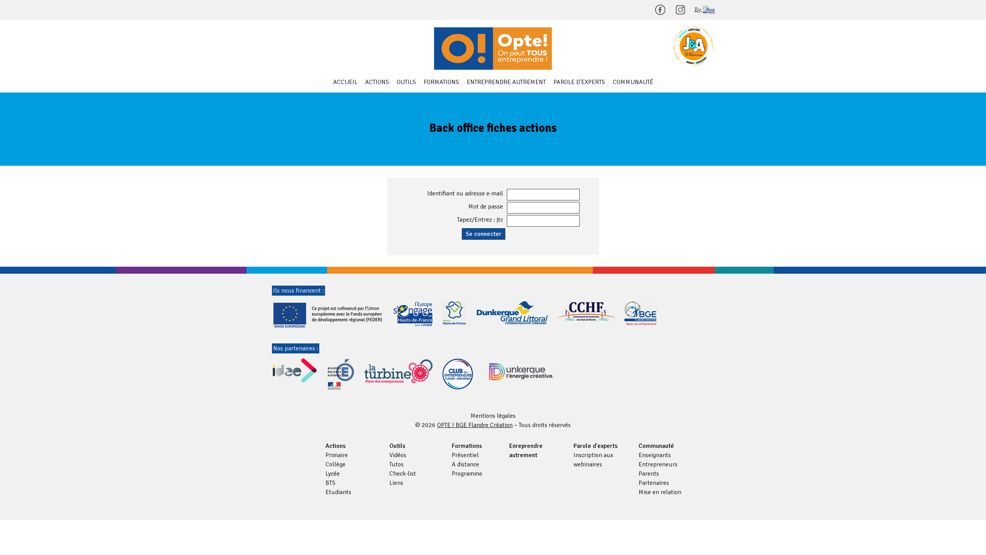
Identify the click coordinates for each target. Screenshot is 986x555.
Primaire (336, 455)
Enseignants (655, 455)
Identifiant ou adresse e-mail (465, 193)
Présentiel (465, 455)
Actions (377, 82)
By (698, 9)
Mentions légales (493, 416)
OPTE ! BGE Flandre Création (493, 48)
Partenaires (654, 483)
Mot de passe (485, 206)
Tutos (396, 464)
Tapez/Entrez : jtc (480, 220)
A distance (465, 464)
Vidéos (397, 455)
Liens (396, 483)
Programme (467, 474)
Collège (335, 464)
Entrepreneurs (658, 464)
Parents (649, 474)
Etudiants (338, 492)
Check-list (402, 474)
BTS (330, 483)
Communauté (633, 82)
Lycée (332, 474)
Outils (406, 82)
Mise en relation (660, 492)
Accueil (345, 82)
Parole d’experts (579, 82)
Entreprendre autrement (506, 82)
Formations (441, 82)
